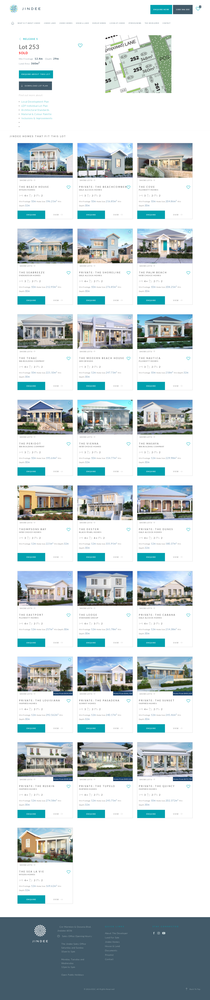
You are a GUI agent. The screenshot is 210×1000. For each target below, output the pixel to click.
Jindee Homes (112, 942)
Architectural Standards (35, 110)
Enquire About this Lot (36, 74)
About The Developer (116, 933)
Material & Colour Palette (36, 114)
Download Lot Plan (36, 86)
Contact (109, 959)
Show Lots (26, 180)
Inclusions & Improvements (36, 118)
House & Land (112, 946)
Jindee (25, 8)
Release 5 (30, 38)
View (56, 215)
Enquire (31, 215)
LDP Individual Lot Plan (34, 105)
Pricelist (109, 955)
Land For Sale (112, 937)
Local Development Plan (35, 101)
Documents (111, 950)
